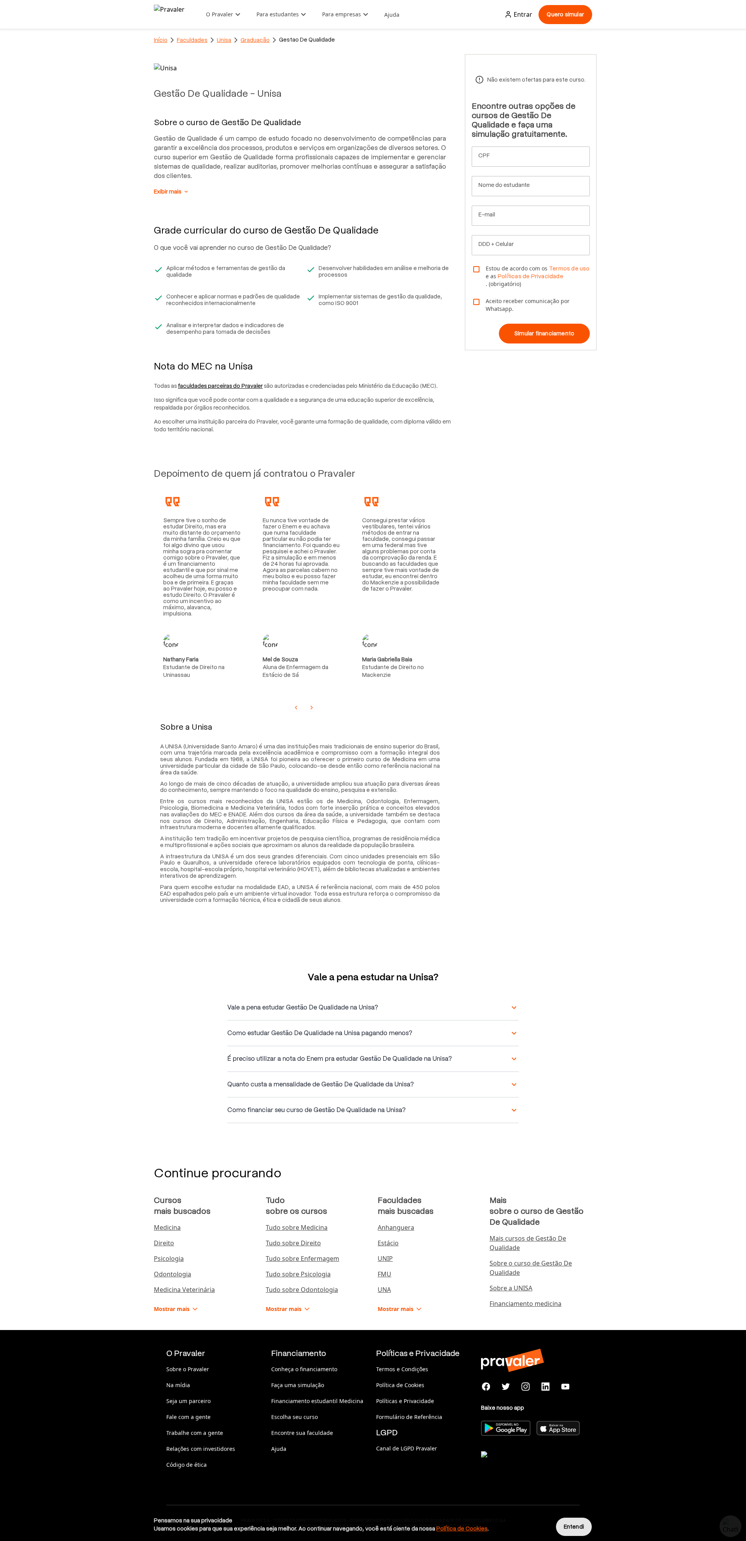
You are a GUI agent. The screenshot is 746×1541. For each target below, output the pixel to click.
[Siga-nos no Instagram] (526, 1386)
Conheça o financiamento (304, 1369)
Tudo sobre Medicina (297, 1227)
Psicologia (169, 1258)
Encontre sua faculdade (302, 1432)
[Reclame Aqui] (520, 1464)
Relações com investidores (200, 1448)
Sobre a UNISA (511, 1288)
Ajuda (391, 14)
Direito (164, 1243)
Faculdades (192, 40)
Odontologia (172, 1274)
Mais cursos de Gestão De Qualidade (528, 1243)
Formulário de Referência (409, 1417)
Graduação (255, 40)
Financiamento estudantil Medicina (317, 1401)
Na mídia (178, 1385)
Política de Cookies (400, 1385)
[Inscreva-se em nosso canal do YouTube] (565, 1386)
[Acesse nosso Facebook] (486, 1386)
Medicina (167, 1227)
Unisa (224, 40)
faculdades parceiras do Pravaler (220, 386)
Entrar (523, 14)
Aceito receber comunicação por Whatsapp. (528, 304)
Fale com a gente (188, 1417)
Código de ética (186, 1464)
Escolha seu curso (294, 1417)
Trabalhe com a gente (194, 1432)
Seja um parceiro (188, 1401)
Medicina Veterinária (184, 1289)
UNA (384, 1289)
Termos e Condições (402, 1369)
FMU (384, 1274)
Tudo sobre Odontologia (302, 1289)
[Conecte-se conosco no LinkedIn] (545, 1386)
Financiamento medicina (525, 1303)
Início (160, 40)
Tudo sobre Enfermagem (302, 1258)
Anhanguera (396, 1227)
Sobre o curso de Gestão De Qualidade (531, 1268)
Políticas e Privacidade (405, 1401)
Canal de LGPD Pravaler (406, 1448)
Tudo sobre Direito (293, 1243)
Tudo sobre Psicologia (298, 1274)
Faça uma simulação (297, 1385)
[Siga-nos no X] (506, 1386)
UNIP (385, 1258)
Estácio (388, 1243)
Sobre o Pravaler (187, 1369)
